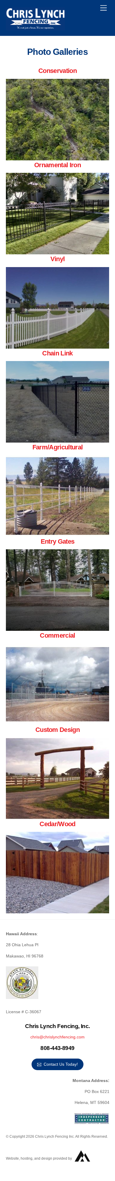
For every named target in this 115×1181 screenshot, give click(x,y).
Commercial (57, 635)
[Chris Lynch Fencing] (35, 28)
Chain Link (57, 353)
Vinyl (57, 259)
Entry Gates (58, 541)
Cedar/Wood (57, 824)
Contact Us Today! (61, 1064)
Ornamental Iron (57, 165)
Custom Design (57, 729)
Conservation (57, 70)
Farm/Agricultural (57, 447)
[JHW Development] (83, 1164)
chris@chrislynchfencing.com (57, 1037)
